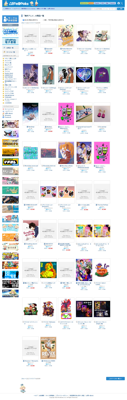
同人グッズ (8, 65)
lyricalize (84, 206)
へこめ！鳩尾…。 (84, 286)
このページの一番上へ (115, 378)
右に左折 (66, 246)
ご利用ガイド (7, 8)
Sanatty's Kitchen (66, 50)
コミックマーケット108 (11, 87)
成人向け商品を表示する (31, 20)
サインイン (84, 3)
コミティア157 (9, 91)
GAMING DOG (48, 50)
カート (91, 3)
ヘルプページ (16, 8)
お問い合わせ (51, 8)
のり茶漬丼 (30, 52)
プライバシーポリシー (62, 395)
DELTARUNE (9, 77)
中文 (102, 3)
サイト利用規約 (50, 395)
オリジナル (8, 60)
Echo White (48, 284)
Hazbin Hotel (9, 73)
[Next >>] (24, 23)
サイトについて (9, 109)
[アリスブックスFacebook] (119, 4)
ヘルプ (35, 395)
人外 (15, 58)
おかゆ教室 (48, 362)
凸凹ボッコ (102, 286)
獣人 (11, 58)
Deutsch (112, 3)
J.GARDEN (8, 103)
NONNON (66, 130)
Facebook (8, 117)
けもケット (8, 89)
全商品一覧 (9, 48)
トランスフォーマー (11, 79)
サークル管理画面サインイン (10, 25)
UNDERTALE (9, 75)
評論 (6, 85)
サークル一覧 (10, 52)
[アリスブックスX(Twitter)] (122, 4)
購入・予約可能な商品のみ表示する (54, 20)
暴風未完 (66, 284)
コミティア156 (9, 93)
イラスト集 (8, 62)
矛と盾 (30, 128)
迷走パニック (30, 362)
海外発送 (28, 8)
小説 (10, 85)
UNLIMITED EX (9, 95)
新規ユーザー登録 (41, 8)
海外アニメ (8, 69)
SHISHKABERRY (48, 128)
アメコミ (7, 71)
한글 (107, 3)
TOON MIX (8, 97)
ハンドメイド (9, 67)
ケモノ (7, 58)
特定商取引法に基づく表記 (77, 395)
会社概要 (41, 395)
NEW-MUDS (30, 206)
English (97, 3)
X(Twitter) (8, 115)
